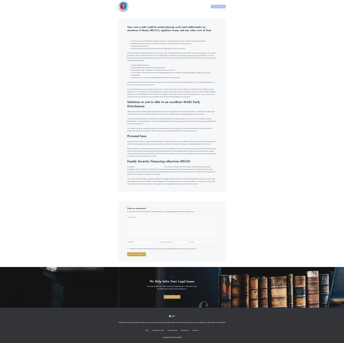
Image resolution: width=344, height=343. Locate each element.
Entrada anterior (132, 197)
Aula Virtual (184, 6)
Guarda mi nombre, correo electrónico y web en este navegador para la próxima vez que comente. (163, 249)
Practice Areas (172, 6)
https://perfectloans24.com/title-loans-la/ (149, 167)
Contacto (193, 6)
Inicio (148, 6)
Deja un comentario (133, 34)
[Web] (203, 242)
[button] (172, 297)
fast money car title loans (150, 34)
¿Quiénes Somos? (159, 6)
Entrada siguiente (212, 197)
